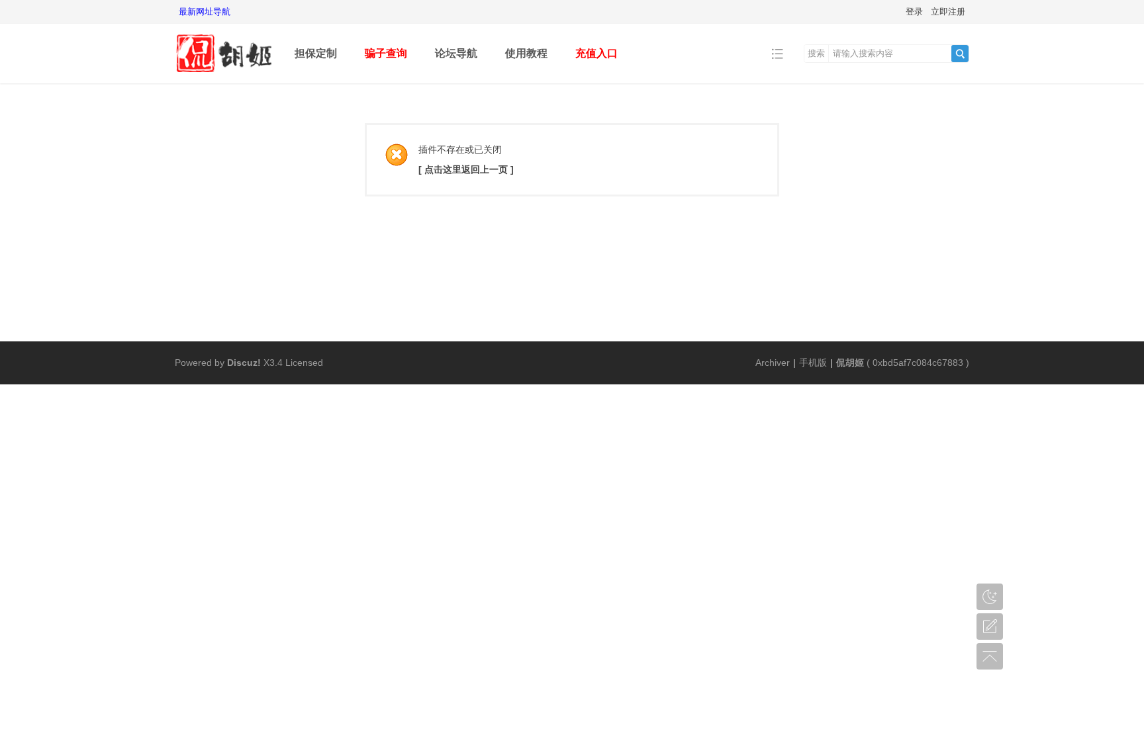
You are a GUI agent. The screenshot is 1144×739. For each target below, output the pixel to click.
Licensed (304, 362)
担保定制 (316, 53)
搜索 (816, 53)
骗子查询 (386, 53)
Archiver (772, 362)
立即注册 (948, 12)
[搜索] (960, 53)
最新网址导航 (204, 12)
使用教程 (526, 53)
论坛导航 (456, 53)
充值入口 (596, 53)
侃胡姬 (850, 362)
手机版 (813, 362)
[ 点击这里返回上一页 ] (466, 169)
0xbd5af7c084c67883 (918, 362)
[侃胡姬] (224, 74)
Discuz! (244, 362)
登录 (914, 12)
